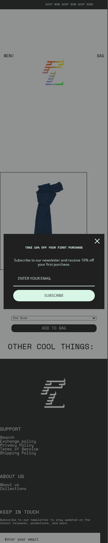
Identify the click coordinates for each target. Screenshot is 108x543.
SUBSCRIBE (54, 295)
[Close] (97, 241)
